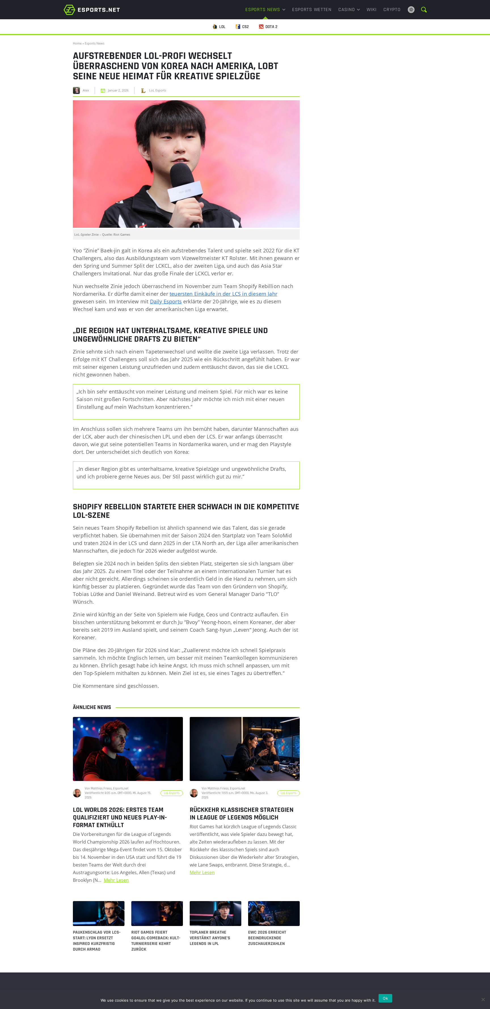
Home (77, 43)
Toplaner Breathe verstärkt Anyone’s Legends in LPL (210, 938)
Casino (346, 9)
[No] (483, 999)
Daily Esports (166, 301)
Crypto (391, 9)
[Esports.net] (92, 9)
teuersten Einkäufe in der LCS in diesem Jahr (223, 293)
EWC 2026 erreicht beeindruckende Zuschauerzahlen (267, 938)
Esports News (262, 9)
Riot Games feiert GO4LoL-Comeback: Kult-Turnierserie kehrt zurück (155, 941)
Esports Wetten (311, 9)
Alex (86, 90)
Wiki (372, 9)
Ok (385, 998)
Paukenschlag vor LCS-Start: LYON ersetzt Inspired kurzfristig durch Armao (97, 941)
